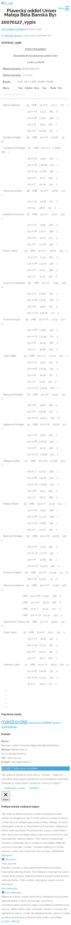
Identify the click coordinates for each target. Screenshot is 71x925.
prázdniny (56, 723)
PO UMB (5, 768)
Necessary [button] (7, 855)
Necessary (11, 859)
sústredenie (9, 726)
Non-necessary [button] (9, 888)
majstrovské (14, 721)
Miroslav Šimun (13, 35)
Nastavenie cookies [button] (15, 788)
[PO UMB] (7, 3)
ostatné (46, 722)
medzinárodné (34, 723)
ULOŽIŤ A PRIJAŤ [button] (10, 921)
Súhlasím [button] (34, 788)
